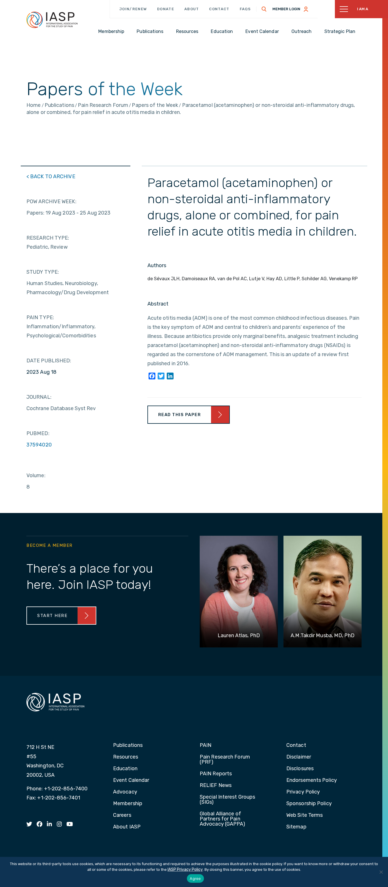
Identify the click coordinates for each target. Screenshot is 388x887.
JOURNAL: (38, 397)
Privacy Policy (303, 792)
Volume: (35, 475)
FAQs (245, 9)
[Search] (264, 9)
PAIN (205, 745)
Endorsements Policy (311, 780)
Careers (122, 815)
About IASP (127, 827)
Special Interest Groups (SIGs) (227, 799)
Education (125, 769)
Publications (128, 745)
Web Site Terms (304, 815)
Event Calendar (131, 780)
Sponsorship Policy (309, 804)
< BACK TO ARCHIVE (50, 176)
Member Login (286, 9)
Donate (165, 9)
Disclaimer (298, 757)
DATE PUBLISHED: (48, 361)
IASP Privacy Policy (185, 869)
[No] (381, 872)
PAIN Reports (216, 774)
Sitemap (296, 827)
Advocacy (125, 792)
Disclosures (300, 769)
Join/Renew (133, 9)
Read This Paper (179, 414)
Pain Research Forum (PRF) (225, 759)
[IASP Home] (52, 19)
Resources (125, 757)
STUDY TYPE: (42, 272)
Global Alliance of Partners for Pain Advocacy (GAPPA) (222, 819)
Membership (127, 804)
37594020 (39, 445)
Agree (195, 878)
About (191, 9)
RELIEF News (215, 785)
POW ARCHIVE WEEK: (51, 201)
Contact (219, 9)
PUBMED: (37, 433)
